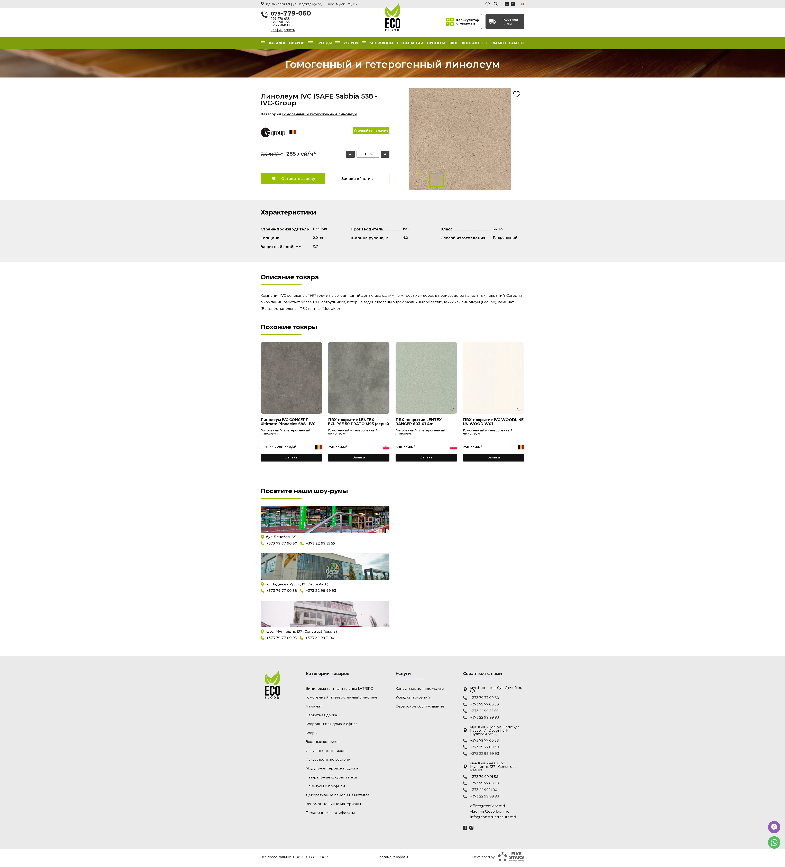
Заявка (291, 457)
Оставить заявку (298, 178)
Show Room (381, 43)
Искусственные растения (329, 759)
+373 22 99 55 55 (320, 543)
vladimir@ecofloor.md (490, 811)
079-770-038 (280, 18)
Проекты (436, 43)
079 (291, 13)
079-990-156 (280, 22)
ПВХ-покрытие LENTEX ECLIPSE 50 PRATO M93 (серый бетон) (358, 422)
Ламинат (314, 706)
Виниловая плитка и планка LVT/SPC (339, 688)
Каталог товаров (286, 43)
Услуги (350, 43)
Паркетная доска (321, 715)
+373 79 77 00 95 (282, 638)
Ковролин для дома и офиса (332, 724)
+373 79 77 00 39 (484, 704)
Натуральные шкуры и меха (331, 777)
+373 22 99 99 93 (321, 591)
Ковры (311, 733)
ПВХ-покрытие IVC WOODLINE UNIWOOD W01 (493, 422)
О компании (410, 43)
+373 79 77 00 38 (282, 591)
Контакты (472, 43)
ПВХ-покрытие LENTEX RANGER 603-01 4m (419, 422)
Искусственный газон (326, 751)
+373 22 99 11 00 (320, 638)
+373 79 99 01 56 (484, 776)
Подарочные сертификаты (330, 813)
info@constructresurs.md (493, 817)
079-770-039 (280, 25)
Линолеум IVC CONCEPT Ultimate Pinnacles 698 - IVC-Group (289, 422)
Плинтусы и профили (325, 786)
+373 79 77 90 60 (282, 543)
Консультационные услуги (420, 688)
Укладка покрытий (413, 697)
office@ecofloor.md (487, 806)
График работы (283, 29)
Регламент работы (505, 43)
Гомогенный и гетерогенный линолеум (319, 114)
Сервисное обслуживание (420, 706)
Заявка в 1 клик (357, 178)
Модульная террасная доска (332, 768)
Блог (453, 43)
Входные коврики (322, 742)
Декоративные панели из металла (337, 795)
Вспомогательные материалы (333, 804)
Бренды (324, 43)
